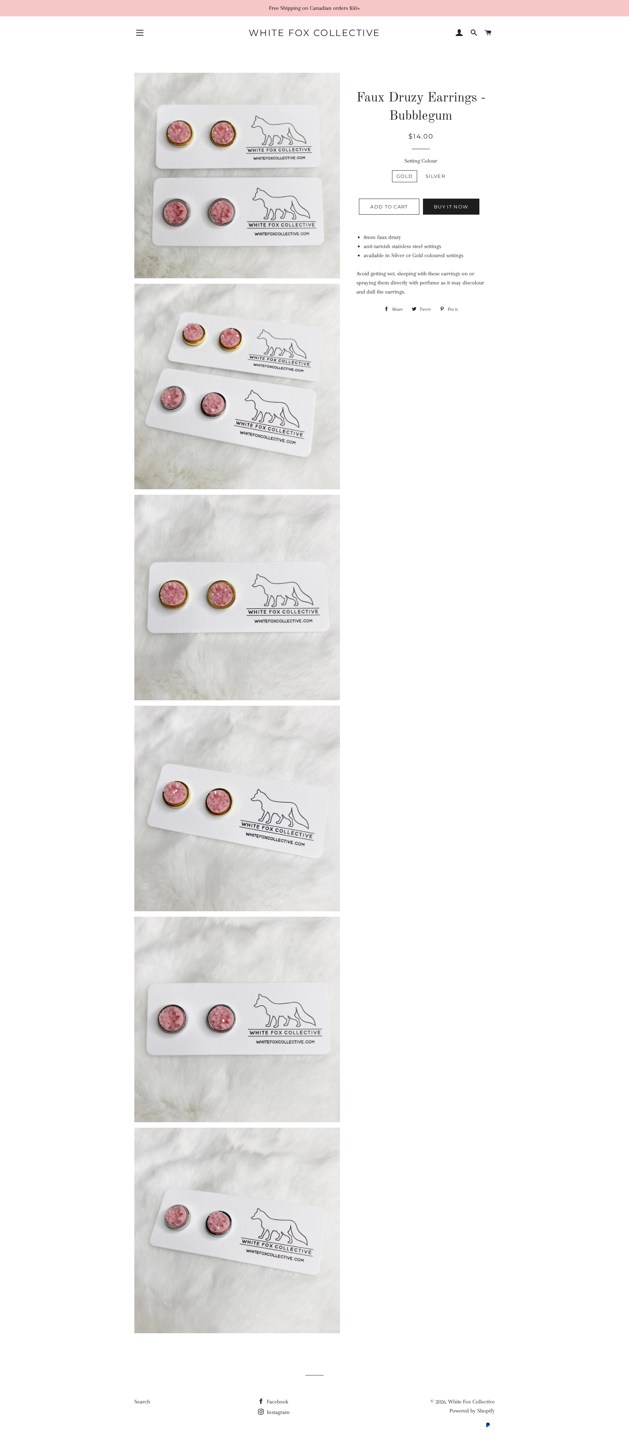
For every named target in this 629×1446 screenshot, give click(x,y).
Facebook (276, 1401)
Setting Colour (420, 161)
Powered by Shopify (472, 1410)
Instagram (277, 1412)
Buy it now (451, 207)
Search (142, 1401)
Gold (404, 176)
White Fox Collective (314, 32)
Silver (435, 176)
